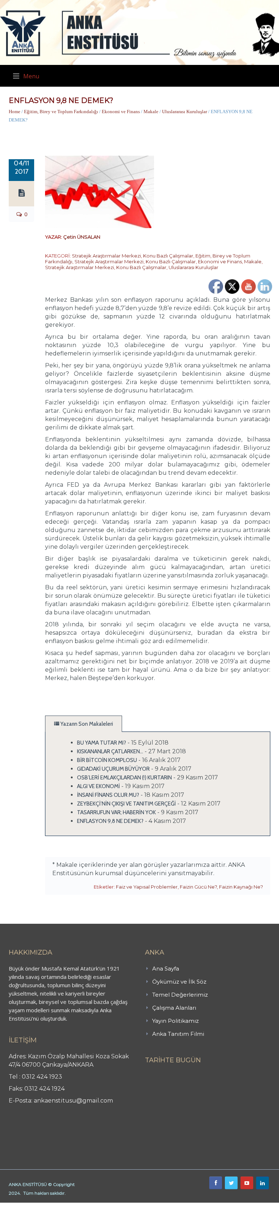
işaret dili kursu (114, 1206)
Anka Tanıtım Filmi (178, 1033)
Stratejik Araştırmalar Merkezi (106, 256)
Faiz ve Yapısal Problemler (147, 887)
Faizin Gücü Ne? (198, 887)
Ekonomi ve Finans (121, 111)
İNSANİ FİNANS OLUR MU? (108, 795)
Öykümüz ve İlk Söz (179, 981)
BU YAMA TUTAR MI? (101, 743)
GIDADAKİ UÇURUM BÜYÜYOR (113, 769)
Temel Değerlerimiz (180, 994)
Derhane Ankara (74, 1206)
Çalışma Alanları (174, 1007)
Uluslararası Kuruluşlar (184, 111)
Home (14, 111)
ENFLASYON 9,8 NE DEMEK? (110, 821)
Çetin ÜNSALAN (81, 237)
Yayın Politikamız (175, 1020)
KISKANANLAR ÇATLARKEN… (110, 751)
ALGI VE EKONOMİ (98, 786)
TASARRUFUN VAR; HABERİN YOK (116, 812)
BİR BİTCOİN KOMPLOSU (107, 760)
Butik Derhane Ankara (26, 1206)
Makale (150, 111)
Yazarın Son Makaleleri (86, 724)
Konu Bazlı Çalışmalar (168, 256)
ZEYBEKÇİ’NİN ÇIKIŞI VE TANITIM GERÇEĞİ (126, 803)
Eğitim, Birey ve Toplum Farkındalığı (61, 111)
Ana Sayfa (165, 968)
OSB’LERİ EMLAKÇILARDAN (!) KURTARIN (124, 777)
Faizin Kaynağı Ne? (241, 887)
